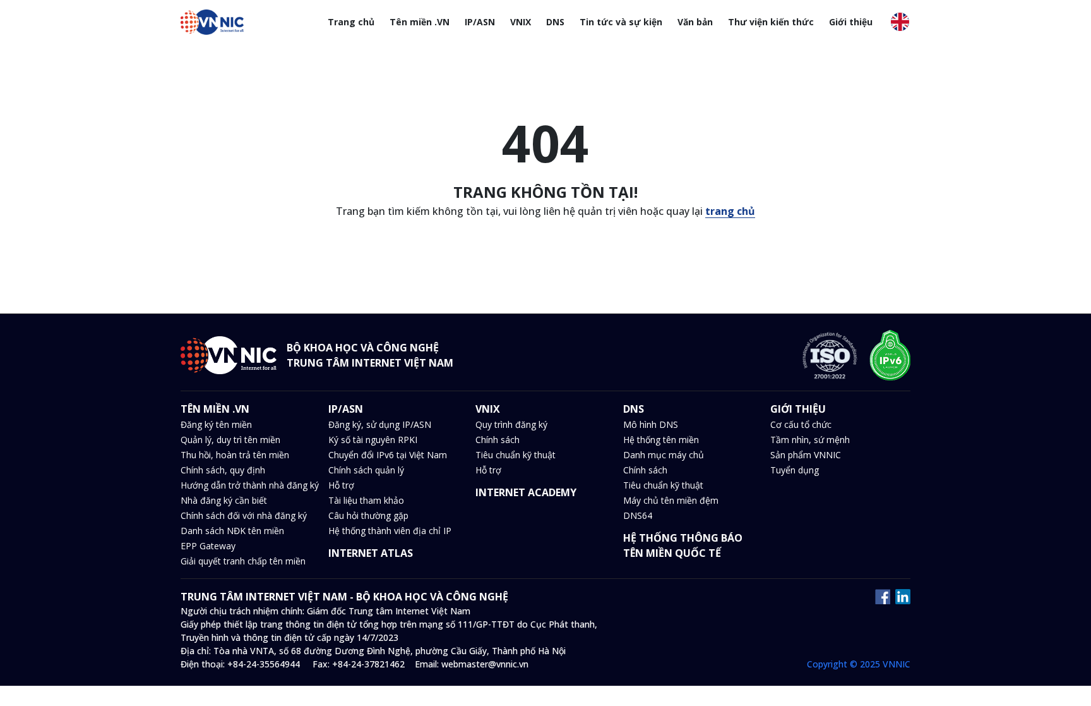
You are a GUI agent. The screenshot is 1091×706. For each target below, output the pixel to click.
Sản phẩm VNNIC (805, 455)
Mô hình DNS (650, 424)
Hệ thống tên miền (661, 440)
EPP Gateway (208, 546)
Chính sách (497, 440)
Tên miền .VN (420, 22)
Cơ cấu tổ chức (801, 424)
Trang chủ (351, 22)
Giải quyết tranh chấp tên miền (243, 561)
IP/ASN (480, 22)
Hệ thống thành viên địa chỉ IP (389, 531)
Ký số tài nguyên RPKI (372, 440)
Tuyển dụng (794, 470)
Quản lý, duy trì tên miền (230, 440)
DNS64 (637, 515)
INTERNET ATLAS (370, 553)
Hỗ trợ (341, 485)
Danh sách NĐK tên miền (232, 531)
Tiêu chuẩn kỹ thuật (515, 455)
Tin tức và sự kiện (621, 22)
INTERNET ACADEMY (525, 492)
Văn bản (695, 22)
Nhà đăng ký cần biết (224, 500)
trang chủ (730, 211)
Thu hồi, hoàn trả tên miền (235, 455)
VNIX (520, 22)
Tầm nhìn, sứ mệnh (810, 440)
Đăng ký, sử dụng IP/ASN (379, 424)
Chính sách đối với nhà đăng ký (244, 515)
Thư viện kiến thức (771, 22)
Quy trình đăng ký (511, 424)
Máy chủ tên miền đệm (670, 500)
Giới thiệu (851, 22)
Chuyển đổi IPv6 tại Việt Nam (387, 455)
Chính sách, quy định (223, 470)
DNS (555, 22)
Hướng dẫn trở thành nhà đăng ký (250, 485)
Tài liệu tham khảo (366, 500)
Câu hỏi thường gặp (368, 515)
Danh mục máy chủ (663, 455)
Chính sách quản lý (366, 470)
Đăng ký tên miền (216, 424)
